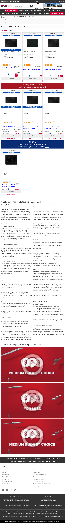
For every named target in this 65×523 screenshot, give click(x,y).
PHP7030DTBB (11, 33)
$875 (40, 76)
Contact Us (5, 472)
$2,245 (18, 133)
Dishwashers (25, 14)
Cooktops (47, 11)
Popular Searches (38, 472)
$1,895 (18, 74)
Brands (46, 14)
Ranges (39, 11)
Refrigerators (23, 11)
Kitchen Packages (11, 11)
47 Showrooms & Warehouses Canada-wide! (38, 6)
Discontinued (37, 470)
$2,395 (18, 131)
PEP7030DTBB (32, 90)
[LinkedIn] (3, 490)
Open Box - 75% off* (56, 14)
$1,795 (60, 133)
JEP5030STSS (53, 33)
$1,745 (18, 76)
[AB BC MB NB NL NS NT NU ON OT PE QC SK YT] (56, 1)
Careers (35, 477)
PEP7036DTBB (54, 90)
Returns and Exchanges (40, 474)
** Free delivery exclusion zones (42, 483)
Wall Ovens (56, 11)
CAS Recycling (37, 486)
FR (63, 1)
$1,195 (60, 76)
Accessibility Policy (38, 479)
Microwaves (6, 14)
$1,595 (39, 133)
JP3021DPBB (11, 150)
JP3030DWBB (32, 33)
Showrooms (37, 1)
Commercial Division (38, 481)
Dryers (40, 14)
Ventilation (15, 14)
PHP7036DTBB (11, 90)
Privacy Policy (6, 479)
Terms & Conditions (8, 477)
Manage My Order (14, 1)
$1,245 (18, 189)
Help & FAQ (5, 483)
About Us (5, 470)
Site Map (4, 486)
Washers (33, 14)
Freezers (33, 11)
